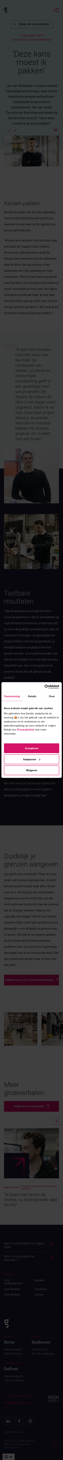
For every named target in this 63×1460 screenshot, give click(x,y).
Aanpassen (29, 759)
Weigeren (31, 770)
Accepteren (31, 748)
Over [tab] (52, 696)
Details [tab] (32, 696)
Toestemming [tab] (12, 696)
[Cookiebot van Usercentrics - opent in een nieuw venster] (45, 687)
